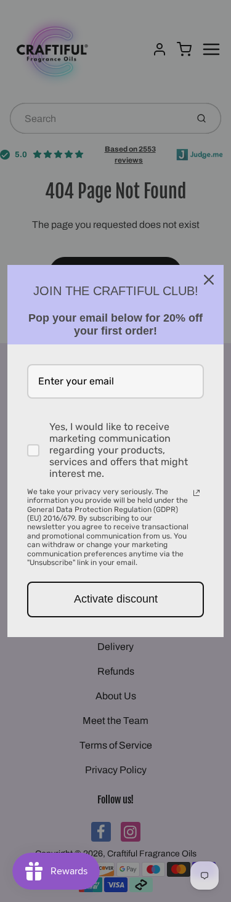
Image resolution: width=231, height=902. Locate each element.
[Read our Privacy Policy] (196, 493)
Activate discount (116, 599)
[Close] (209, 280)
